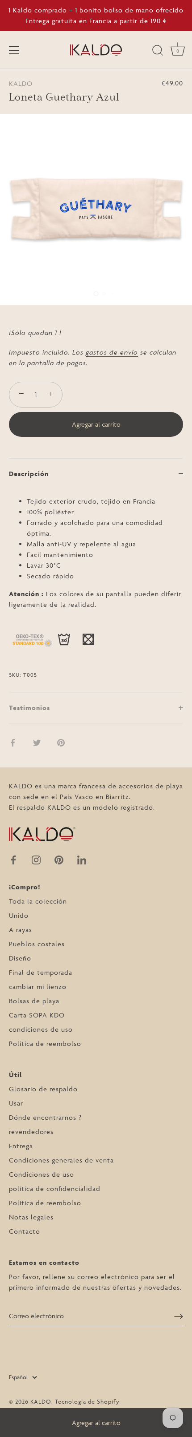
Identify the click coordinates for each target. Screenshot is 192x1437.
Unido (19, 915)
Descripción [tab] (29, 473)
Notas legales (31, 1217)
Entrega (21, 1146)
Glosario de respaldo (43, 1089)
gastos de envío (112, 352)
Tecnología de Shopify (87, 1401)
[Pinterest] (58, 859)
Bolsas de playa (34, 1001)
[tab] (96, 590)
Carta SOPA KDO (37, 1015)
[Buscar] (157, 51)
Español (18, 1376)
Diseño (20, 958)
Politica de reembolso (45, 1043)
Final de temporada (40, 972)
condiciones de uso (41, 1029)
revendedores (31, 1131)
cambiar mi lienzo (38, 986)
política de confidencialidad (54, 1188)
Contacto (24, 1231)
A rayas (20, 929)
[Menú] (14, 50)
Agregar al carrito (96, 1422)
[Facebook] (13, 859)
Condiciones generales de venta (61, 1160)
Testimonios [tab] (29, 707)
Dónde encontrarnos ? (45, 1117)
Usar (16, 1103)
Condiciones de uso (41, 1174)
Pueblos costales (37, 944)
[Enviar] (178, 1316)
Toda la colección (38, 901)
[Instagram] (36, 859)
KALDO (21, 83)
